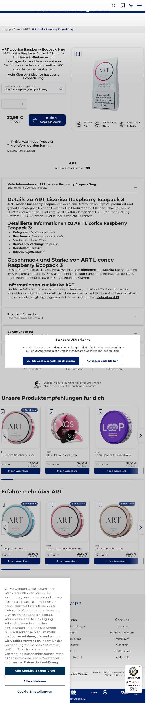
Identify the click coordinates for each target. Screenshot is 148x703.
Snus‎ (17, 29)
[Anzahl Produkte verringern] (6, 103)
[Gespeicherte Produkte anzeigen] (124, 19)
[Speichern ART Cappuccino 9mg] (100, 505)
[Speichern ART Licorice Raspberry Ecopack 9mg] (78, 54)
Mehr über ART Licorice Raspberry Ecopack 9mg (34, 76)
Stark (105, 126)
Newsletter (72, 644)
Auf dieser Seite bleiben (102, 361)
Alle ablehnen (34, 681)
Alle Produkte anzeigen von (72, 168)
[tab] (7, 479)
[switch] (133, 689)
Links (73, 620)
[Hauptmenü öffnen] (140, 19)
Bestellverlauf (72, 638)
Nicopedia (122, 644)
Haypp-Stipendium (122, 632)
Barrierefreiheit (72, 657)
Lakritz (131, 126)
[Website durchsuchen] (116, 19)
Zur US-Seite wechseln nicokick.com (51, 361)
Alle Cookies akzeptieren (35, 670)
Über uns (122, 620)
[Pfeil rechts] (140, 436)
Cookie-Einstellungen (34, 691)
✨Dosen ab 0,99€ (71, 3)
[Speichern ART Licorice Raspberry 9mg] (51, 505)
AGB (72, 651)
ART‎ (25, 29)
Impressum (122, 638)
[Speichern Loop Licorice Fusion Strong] (100, 411)
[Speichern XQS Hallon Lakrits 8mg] (51, 411)
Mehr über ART (108, 297)
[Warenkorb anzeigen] (132, 19)
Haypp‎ (7, 29)
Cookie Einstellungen (72, 626)
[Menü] (139, 667)
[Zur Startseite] (16, 19)
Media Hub (122, 657)
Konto (73, 632)
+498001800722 (77, 673)
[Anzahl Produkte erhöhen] (22, 103)
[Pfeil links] (4, 436)
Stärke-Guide (122, 651)
